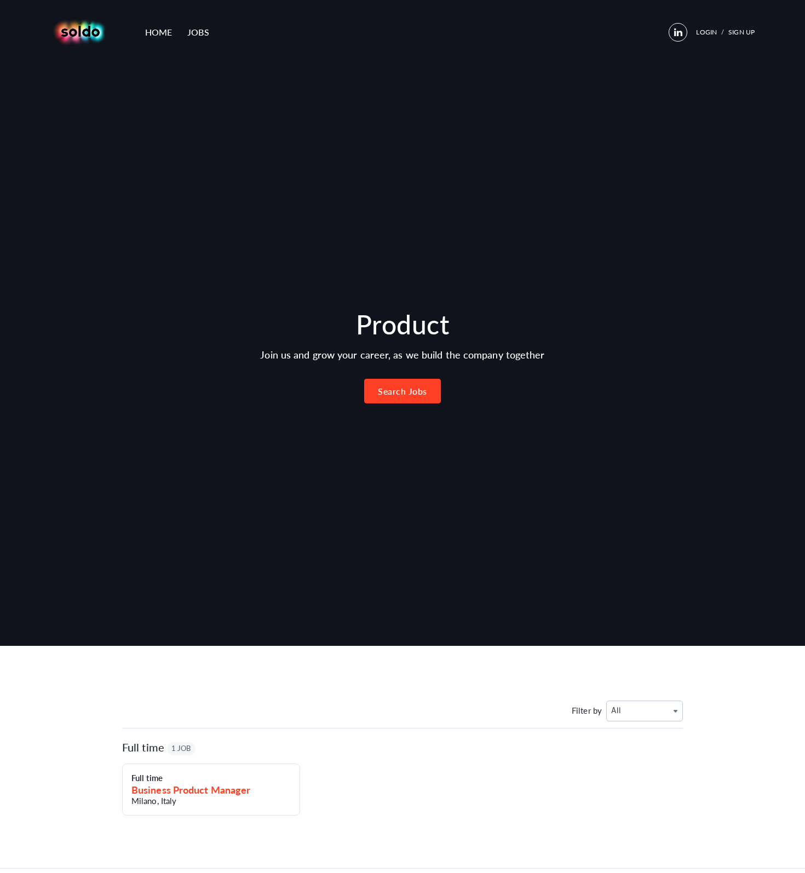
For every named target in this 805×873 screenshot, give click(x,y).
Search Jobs (402, 391)
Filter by (587, 710)
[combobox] (644, 711)
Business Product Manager (190, 790)
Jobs (198, 32)
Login (706, 32)
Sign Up (741, 32)
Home (158, 32)
